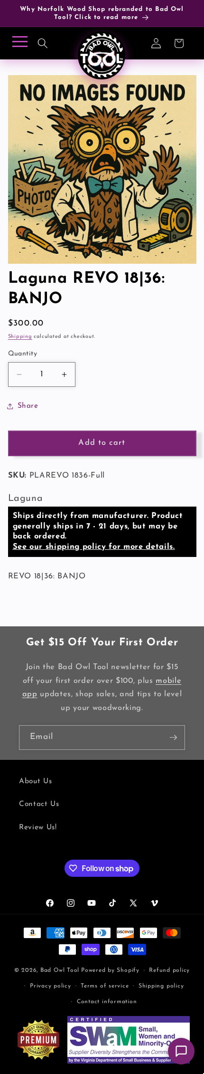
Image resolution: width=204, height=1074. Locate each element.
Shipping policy (161, 986)
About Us (35, 781)
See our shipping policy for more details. (94, 547)
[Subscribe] (173, 737)
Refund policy (169, 970)
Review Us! (38, 827)
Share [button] (28, 406)
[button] (42, 43)
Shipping (20, 336)
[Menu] (18, 44)
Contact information (107, 1002)
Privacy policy (50, 986)
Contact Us (39, 804)
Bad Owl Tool (59, 970)
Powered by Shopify (110, 970)
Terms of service (105, 986)
